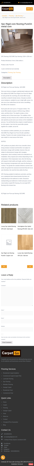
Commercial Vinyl (8, 393)
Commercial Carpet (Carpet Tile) (12, 376)
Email (2, 318)
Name (2, 310)
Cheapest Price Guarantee (10, 422)
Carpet (5, 405)
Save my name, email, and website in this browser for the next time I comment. (15, 338)
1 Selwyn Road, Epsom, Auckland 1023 (15, 439)
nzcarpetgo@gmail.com (10, 437)
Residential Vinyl (8, 390)
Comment (3, 285)
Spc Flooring (16, 72)
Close (30, 464)
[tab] (7, 78)
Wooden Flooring (8, 384)
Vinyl (4, 413)
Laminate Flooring (8, 378)
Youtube (6, 445)
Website (3, 326)
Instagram (6, 449)
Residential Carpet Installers (11, 373)
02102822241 (8, 434)
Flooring (10, 72)
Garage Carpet (7, 387)
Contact (5, 419)
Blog (4, 425)
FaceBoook (7, 443)
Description (6, 77)
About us (5, 416)
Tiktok (5, 447)
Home (4, 402)
